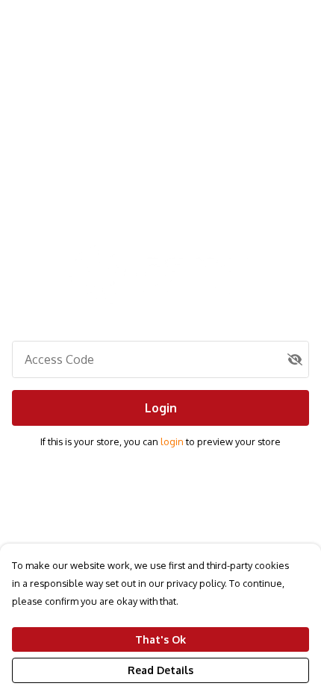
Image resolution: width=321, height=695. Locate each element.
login (173, 441)
